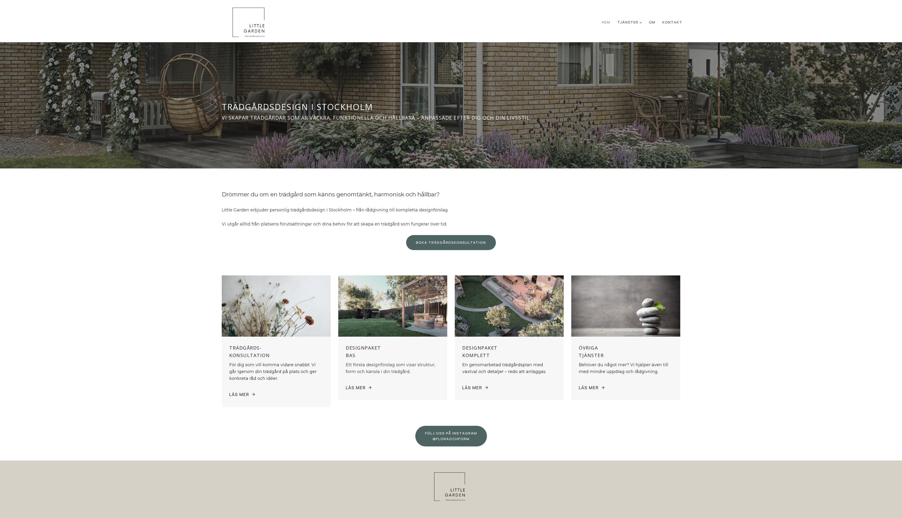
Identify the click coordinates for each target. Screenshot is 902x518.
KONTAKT (672, 22)
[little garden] (250, 23)
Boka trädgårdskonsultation (451, 242)
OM (652, 22)
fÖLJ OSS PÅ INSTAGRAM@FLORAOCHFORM (451, 436)
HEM (606, 22)
